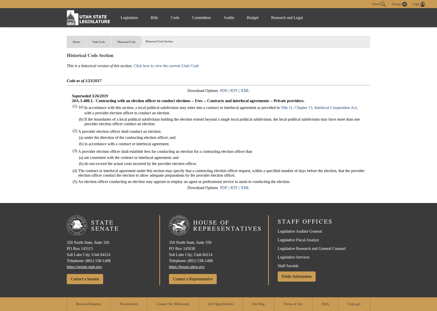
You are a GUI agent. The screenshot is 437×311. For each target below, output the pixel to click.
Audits (229, 17)
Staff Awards (288, 266)
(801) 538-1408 (98, 261)
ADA (325, 304)
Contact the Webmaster (173, 304)
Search (376, 4)
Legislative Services (294, 257)
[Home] (88, 17)
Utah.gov (354, 304)
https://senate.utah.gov (84, 267)
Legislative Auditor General (300, 231)
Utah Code (99, 41)
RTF (234, 90)
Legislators (129, 17)
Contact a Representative (193, 279)
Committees (201, 17)
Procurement (129, 304)
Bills (154, 17)
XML (245, 90)
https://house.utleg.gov (187, 267)
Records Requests (88, 304)
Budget (252, 17)
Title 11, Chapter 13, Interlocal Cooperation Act (319, 107)
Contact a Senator (85, 279)
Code (175, 17)
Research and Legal (287, 17)
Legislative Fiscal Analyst (298, 240)
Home (76, 41)
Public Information (297, 276)
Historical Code (127, 41)
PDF (224, 90)
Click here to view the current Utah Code (166, 66)
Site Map (258, 304)
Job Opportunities (220, 304)
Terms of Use (293, 304)
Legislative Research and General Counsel (311, 248)
